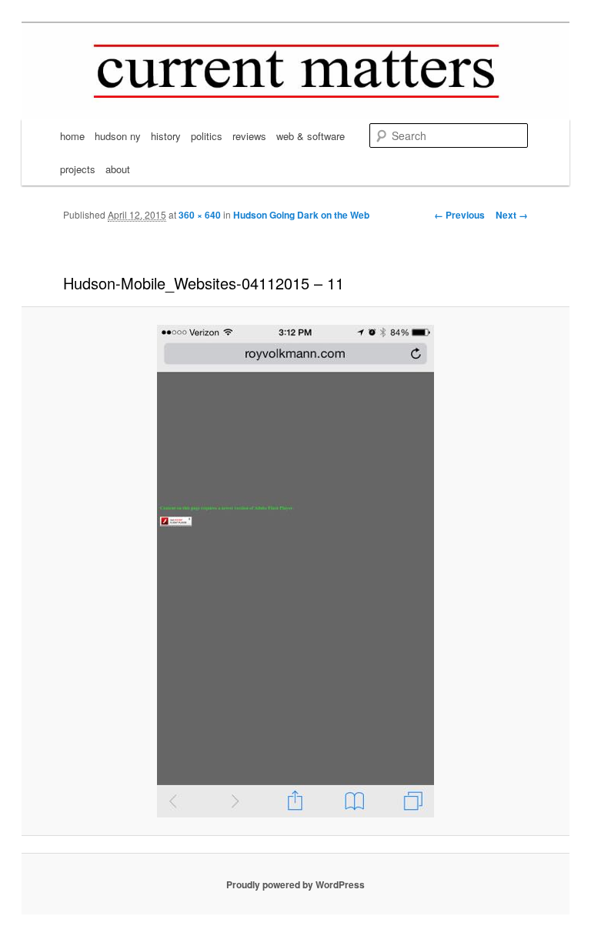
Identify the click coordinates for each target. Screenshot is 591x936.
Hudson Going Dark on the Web (301, 215)
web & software (310, 136)
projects (77, 169)
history (166, 136)
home (72, 136)
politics (206, 136)
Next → (512, 215)
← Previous (459, 215)
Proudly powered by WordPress (295, 884)
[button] (295, 571)
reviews (249, 136)
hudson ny (118, 136)
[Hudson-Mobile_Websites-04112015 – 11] (295, 571)
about (117, 169)
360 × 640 (200, 215)
